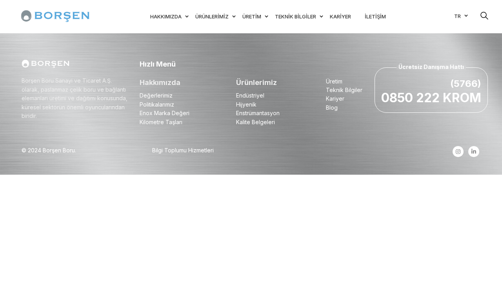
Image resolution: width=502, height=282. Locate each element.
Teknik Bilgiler (344, 90)
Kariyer (335, 98)
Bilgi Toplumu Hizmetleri (183, 150)
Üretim (334, 81)
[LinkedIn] (473, 151)
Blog (332, 107)
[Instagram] (458, 151)
